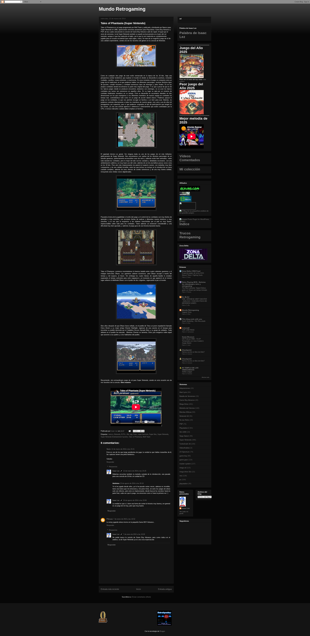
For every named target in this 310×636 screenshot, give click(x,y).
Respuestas (113, 467)
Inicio (138, 589)
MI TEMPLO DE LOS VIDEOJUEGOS (190, 369)
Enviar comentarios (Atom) (141, 597)
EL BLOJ (185, 297)
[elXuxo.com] (189, 191)
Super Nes (153, 434)
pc (180, 480)
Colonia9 (185, 328)
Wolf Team (146, 437)
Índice (184, 224)
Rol (128, 434)
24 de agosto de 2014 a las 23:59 (135, 500)
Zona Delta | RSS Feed (191, 271)
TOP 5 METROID (188, 330)
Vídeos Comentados (189, 158)
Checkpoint (187, 350)
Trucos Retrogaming (189, 235)
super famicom (143, 434)
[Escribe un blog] (136, 431)
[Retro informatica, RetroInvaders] (164, 625)
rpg (131, 434)
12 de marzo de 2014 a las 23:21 (122, 449)
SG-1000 (182, 432)
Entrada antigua (165, 589)
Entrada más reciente (110, 589)
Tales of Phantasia (135, 437)
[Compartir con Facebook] (141, 431)
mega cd (182, 468)
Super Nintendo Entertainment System (114, 437)
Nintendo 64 (184, 416)
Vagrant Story (187, 312)
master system (185, 464)
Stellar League (187, 372)
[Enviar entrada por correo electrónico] (129, 431)
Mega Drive (183, 404)
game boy (183, 456)
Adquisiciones (184, 388)
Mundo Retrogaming (122, 9)
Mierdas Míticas (185, 412)
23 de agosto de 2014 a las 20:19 (131, 483)
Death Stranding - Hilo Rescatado (193, 321)
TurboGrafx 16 (185, 444)
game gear (183, 460)
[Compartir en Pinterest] (143, 431)
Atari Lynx (183, 392)
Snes (135, 434)
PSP (181, 424)
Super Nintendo (163, 434)
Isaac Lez (116, 471)
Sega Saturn (184, 436)
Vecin (109, 449)
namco (110, 434)
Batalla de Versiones (187, 396)
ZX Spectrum (184, 452)
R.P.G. (123, 434)
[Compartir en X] (138, 431)
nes (180, 476)
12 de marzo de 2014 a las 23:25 (134, 471)
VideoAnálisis (184, 448)
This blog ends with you (192, 319)
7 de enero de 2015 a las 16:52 (124, 519)
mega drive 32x (185, 472)
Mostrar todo (205, 377)
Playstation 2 (184, 428)
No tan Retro (184, 420)
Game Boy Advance (187, 400)
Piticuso (110, 519)
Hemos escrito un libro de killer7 (193, 352)
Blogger (162, 631)
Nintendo (117, 434)
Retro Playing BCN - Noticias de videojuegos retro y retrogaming (194, 284)
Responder (110, 462)
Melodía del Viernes (187, 408)
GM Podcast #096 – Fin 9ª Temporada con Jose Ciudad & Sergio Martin (193, 341)
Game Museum (188, 337)
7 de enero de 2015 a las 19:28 (134, 534)
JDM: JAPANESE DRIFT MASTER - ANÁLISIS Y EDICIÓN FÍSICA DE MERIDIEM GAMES (194, 301)
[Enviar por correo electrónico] (134, 431)
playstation (183, 484)
